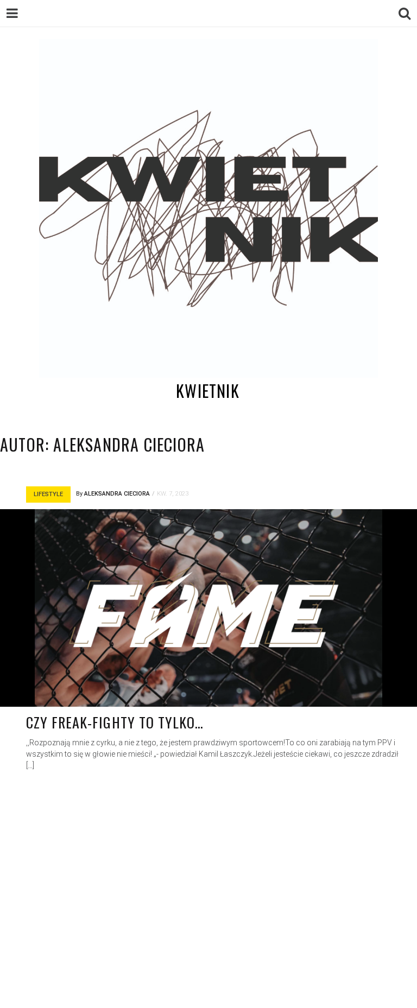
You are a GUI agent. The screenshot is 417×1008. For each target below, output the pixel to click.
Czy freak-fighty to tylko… (115, 722)
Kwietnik (207, 390)
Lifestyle (48, 494)
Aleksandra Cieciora (117, 493)
